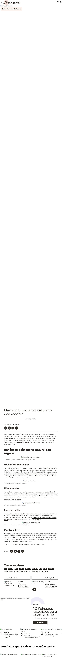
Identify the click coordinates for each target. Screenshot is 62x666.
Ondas (11, 571)
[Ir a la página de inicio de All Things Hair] (12, 2)
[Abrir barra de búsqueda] (61, 2)
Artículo (10, 569)
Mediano (51, 569)
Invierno (35, 569)
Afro (5, 569)
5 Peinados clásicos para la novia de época (23, 586)
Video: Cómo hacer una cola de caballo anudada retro (32, 636)
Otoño (16, 571)
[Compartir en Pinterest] (12, 428)
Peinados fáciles (25, 571)
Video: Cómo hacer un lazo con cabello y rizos (51, 586)
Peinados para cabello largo (12, 9)
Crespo (21, 569)
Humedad (28, 569)
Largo (45, 569)
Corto (16, 569)
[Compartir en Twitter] (9, 428)
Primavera (34, 571)
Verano (46, 571)
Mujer (6, 571)
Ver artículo (40, 622)
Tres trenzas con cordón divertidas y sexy (51, 635)
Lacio (40, 569)
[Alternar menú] (1, 2)
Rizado (41, 571)
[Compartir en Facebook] (5, 428)
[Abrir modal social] (58, 2)
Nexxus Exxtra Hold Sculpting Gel (37, 539)
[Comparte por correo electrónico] (16, 428)
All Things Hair (7, 424)
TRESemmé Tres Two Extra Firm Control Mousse (42, 476)
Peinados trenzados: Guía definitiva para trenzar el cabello (11, 635)
